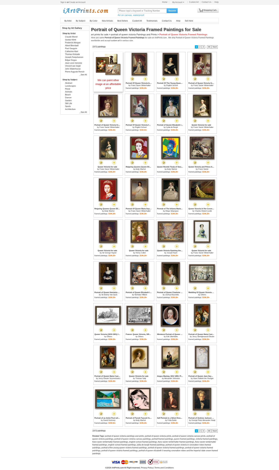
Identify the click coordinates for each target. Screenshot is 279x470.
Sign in (63, 2)
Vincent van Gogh (73, 66)
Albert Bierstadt (71, 45)
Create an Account (77, 2)
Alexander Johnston (172, 378)
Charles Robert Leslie (203, 211)
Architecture (70, 109)
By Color (93, 21)
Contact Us (206, 2)
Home (164, 2)
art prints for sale (99, 34)
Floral (67, 89)
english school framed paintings (143, 442)
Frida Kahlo (172, 420)
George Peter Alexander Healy (203, 420)
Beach (68, 95)
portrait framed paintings (162, 439)
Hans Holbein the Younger (203, 378)
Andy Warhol (141, 169)
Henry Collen (141, 253)
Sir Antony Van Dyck (109, 295)
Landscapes (70, 86)
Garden (68, 100)
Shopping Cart (209, 10)
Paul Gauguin (71, 48)
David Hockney (109, 420)
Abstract (68, 83)
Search (172, 10)
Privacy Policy (147, 468)
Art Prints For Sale (85, 10)
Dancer (68, 97)
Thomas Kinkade (72, 54)
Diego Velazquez (172, 211)
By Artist (67, 21)
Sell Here (189, 21)
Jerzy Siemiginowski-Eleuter (203, 336)
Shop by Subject (69, 80)
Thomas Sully (140, 378)
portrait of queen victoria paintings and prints (124, 436)
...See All (83, 75)
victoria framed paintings (206, 439)
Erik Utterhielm (172, 336)
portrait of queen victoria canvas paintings (132, 439)
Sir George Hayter (109, 253)
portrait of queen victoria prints (158, 436)
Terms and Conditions (164, 468)
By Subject (80, 21)
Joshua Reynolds (172, 295)
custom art (115, 40)
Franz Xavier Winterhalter (203, 85)
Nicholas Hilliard (140, 295)
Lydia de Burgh (172, 127)
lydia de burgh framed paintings (151, 445)
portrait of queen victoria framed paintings (166, 448)
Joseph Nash (172, 253)
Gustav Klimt (70, 40)
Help (216, 2)
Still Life (68, 103)
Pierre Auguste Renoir (74, 72)
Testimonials (151, 21)
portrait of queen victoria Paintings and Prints (134, 34)
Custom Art (194, 2)
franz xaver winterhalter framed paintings (110, 442)
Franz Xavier (203, 169)
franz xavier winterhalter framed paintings (176, 442)
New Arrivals (107, 21)
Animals (68, 92)
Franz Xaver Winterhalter (141, 85)
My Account (177, 2)
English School (172, 85)
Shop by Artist (69, 33)
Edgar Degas (71, 60)
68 (209, 47)
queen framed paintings (184, 439)
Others (203, 295)
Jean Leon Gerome (73, 63)
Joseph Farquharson (74, 57)
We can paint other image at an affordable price (108, 84)
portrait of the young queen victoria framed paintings (124, 448)
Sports (68, 106)
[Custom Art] (108, 74)
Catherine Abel (71, 51)
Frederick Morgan (73, 43)
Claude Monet (71, 37)
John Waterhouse (73, 69)
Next (215, 47)
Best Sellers (122, 21)
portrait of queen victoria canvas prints (189, 436)
